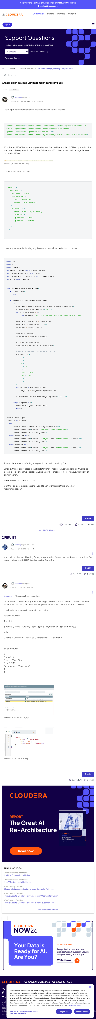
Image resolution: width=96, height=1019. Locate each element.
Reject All (63, 1012)
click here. (5, 1014)
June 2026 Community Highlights (17, 882)
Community (38, 13)
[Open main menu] (93, 24)
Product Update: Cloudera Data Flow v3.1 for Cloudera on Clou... (30, 903)
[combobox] (59, 51)
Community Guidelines (37, 981)
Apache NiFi (14, 90)
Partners (61, 13)
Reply (88, 518)
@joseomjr (9, 596)
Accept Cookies (82, 1012)
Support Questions (27, 69)
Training (50, 13)
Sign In (7, 25)
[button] (91, 105)
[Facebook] (3, 992)
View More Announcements (48, 910)
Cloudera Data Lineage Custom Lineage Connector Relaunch (29, 889)
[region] (50, 1001)
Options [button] (8, 75)
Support (72, 13)
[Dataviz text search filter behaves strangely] (93, 530)
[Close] (90, 987)
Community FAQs (62, 981)
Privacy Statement (75, 1005)
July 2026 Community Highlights (17, 875)
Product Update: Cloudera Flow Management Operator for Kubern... (32, 896)
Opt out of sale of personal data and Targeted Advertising (24, 1012)
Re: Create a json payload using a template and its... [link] (56, 69)
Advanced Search (12, 58)
